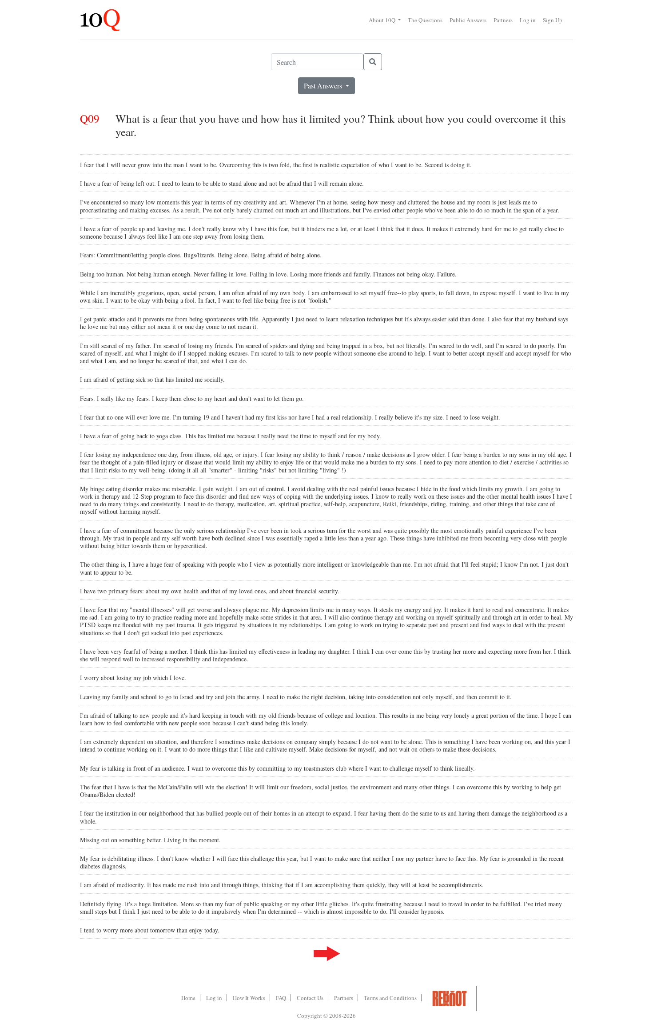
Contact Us (310, 998)
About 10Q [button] (383, 20)
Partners (503, 20)
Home (188, 998)
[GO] (372, 61)
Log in (528, 20)
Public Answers (468, 20)
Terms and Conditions (390, 998)
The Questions (425, 20)
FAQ (281, 998)
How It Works (249, 998)
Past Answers (324, 85)
